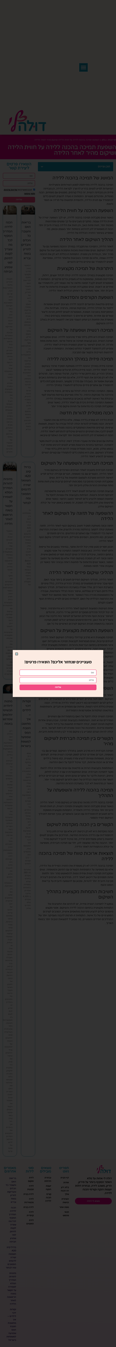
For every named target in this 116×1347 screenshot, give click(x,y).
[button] (17, 654)
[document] (58, 673)
